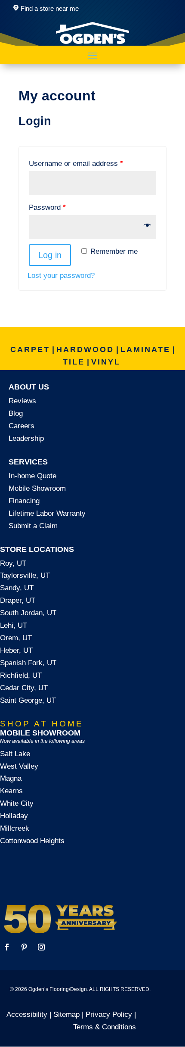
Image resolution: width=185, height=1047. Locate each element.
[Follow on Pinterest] (24, 947)
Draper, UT (17, 600)
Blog (16, 413)
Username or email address (76, 163)
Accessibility (26, 1014)
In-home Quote (32, 476)
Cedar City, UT (24, 688)
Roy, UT (13, 563)
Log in (50, 255)
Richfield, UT (21, 675)
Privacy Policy (109, 1014)
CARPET (30, 349)
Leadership (26, 438)
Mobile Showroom (37, 488)
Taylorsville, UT (25, 575)
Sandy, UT (17, 588)
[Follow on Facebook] (7, 947)
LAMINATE (145, 349)
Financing (24, 501)
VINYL (105, 362)
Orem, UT (16, 638)
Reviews (22, 401)
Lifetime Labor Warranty (47, 513)
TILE (74, 362)
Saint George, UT (28, 700)
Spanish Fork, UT (28, 663)
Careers (21, 426)
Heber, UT (16, 650)
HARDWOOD (85, 349)
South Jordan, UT (28, 613)
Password (47, 207)
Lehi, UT (13, 625)
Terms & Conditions (104, 1027)
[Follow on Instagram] (41, 947)
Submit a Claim (33, 526)
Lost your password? (61, 275)
